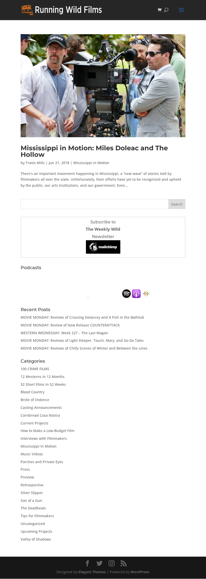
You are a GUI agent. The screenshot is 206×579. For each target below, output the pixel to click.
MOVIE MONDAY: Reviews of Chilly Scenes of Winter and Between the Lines (84, 348)
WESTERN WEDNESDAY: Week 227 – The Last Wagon (64, 332)
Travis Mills (35, 162)
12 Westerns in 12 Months (43, 376)
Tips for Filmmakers (37, 515)
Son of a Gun (31, 500)
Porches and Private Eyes (42, 461)
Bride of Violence (35, 399)
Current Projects (34, 423)
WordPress (140, 571)
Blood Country (32, 392)
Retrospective (32, 484)
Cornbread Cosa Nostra (40, 415)
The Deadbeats (33, 508)
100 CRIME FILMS (35, 368)
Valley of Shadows (36, 539)
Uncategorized (33, 523)
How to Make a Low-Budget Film (47, 430)
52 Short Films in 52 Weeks (43, 384)
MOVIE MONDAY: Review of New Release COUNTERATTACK (70, 325)
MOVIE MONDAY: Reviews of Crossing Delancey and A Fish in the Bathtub (82, 317)
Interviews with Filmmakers (44, 438)
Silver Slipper (32, 492)
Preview (27, 477)
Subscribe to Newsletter (103, 229)
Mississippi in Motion (91, 162)
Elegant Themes (92, 571)
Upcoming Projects (36, 531)
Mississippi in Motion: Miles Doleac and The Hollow (94, 151)
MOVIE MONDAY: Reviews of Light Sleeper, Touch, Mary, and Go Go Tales (82, 340)
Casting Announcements (41, 407)
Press (25, 469)
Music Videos (32, 454)
